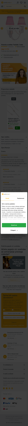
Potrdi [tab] (7, 198)
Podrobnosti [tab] (20, 198)
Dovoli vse (14, 225)
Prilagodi (13, 230)
